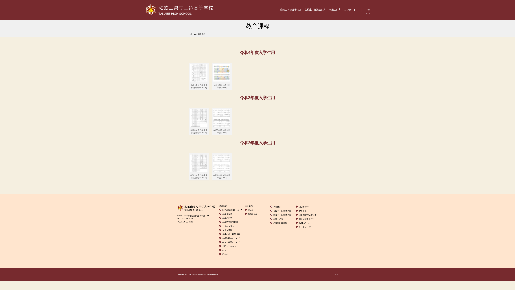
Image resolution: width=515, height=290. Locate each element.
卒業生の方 (335, 9)
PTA (224, 250)
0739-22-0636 (187, 222)
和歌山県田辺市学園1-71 (198, 216)
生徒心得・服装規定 (231, 234)
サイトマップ (305, 227)
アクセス (303, 211)
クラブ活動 (227, 230)
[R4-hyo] (198, 72)
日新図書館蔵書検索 (308, 215)
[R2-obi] (221, 163)
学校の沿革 (227, 218)
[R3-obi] (221, 118)
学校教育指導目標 (230, 222)
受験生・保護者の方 (290, 9)
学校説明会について (231, 238)
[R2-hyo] (198, 163)
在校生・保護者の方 (315, 9)
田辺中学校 (304, 207)
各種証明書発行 (280, 223)
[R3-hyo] (198, 118)
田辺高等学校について (232, 210)
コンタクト (350, 9)
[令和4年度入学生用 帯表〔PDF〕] (221, 72)
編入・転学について (231, 242)
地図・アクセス (229, 246)
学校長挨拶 (227, 214)
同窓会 (225, 254)
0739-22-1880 (187, 219)
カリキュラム (228, 226)
